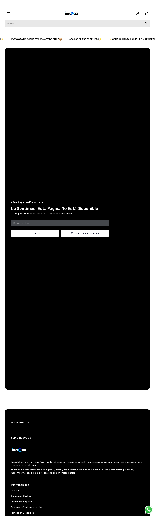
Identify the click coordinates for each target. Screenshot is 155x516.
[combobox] (77, 23)
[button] (146, 13)
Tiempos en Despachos (22, 513)
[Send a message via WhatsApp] (148, 509)
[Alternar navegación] (8, 13)
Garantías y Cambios (21, 496)
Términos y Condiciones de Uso (26, 507)
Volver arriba (18, 422)
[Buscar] (105, 223)
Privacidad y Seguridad (22, 501)
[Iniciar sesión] (137, 13)
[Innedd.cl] (71, 13)
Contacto (15, 490)
